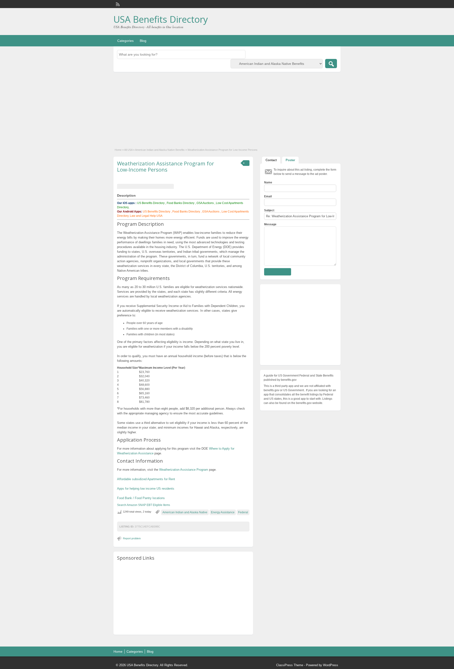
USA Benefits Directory (161, 19)
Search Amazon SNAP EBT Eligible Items (143, 505)
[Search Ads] (331, 63)
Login (334, 4)
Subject (269, 210)
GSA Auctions (205, 203)
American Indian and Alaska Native (184, 512)
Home (118, 149)
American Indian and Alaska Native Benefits (160, 149)
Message (270, 224)
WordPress (330, 665)
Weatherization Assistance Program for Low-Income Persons (165, 166)
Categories (125, 41)
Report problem (132, 538)
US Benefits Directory (151, 203)
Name (268, 182)
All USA (128, 149)
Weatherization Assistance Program (183, 469)
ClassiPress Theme (289, 665)
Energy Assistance (223, 512)
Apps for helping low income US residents (145, 488)
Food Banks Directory (180, 203)
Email (268, 196)
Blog (143, 41)
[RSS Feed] (117, 4)
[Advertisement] (227, 107)
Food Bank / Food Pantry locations (141, 498)
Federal (243, 512)
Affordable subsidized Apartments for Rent (146, 479)
